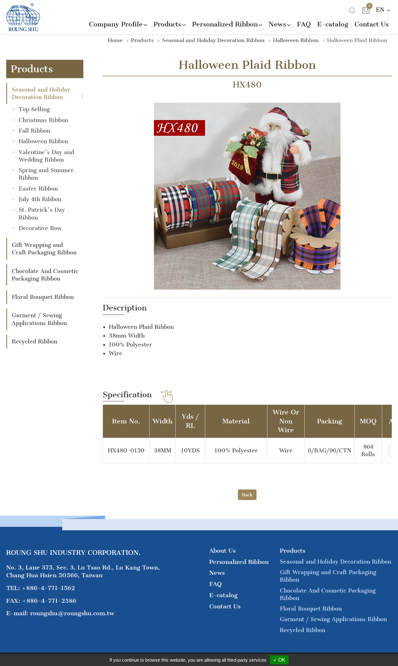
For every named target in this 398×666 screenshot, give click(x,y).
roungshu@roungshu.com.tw (72, 613)
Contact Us (371, 24)
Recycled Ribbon (34, 341)
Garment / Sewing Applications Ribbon (39, 319)
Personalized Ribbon (239, 561)
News (217, 572)
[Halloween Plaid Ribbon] (247, 195)
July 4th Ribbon (40, 199)
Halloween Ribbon (43, 141)
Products (142, 40)
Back (247, 495)
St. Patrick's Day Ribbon (42, 213)
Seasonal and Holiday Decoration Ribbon (41, 93)
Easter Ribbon (38, 188)
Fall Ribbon (34, 130)
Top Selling (34, 109)
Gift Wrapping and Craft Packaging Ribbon (44, 249)
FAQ (304, 24)
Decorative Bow (40, 228)
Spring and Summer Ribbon (46, 174)
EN (381, 9)
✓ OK (279, 660)
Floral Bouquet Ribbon (43, 297)
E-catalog (332, 24)
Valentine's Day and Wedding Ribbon (46, 156)
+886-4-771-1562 (48, 588)
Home (115, 40)
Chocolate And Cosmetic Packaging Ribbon (45, 275)
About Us (222, 550)
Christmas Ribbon (43, 120)
